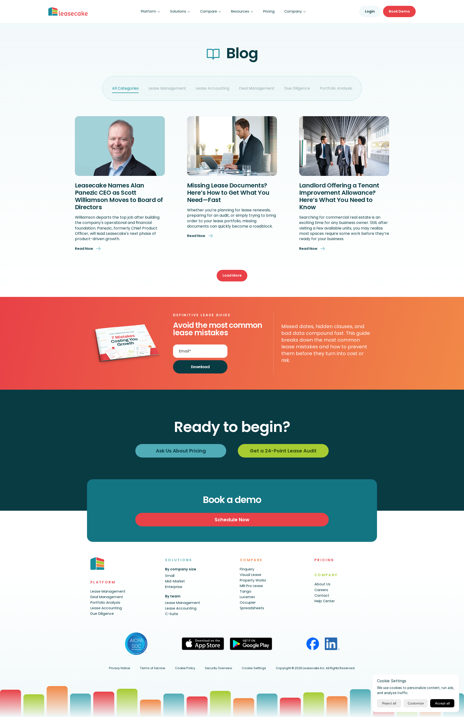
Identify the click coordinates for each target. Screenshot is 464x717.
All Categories (125, 88)
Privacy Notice (119, 668)
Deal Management (257, 88)
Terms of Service (152, 668)
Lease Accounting (212, 88)
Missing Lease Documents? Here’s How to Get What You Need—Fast (229, 192)
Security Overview (218, 668)
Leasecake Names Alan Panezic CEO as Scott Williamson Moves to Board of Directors (119, 196)
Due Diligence (297, 88)
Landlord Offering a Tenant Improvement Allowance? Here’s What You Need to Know (340, 196)
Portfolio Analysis (336, 88)
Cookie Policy (185, 668)
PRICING (324, 560)
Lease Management (167, 88)
